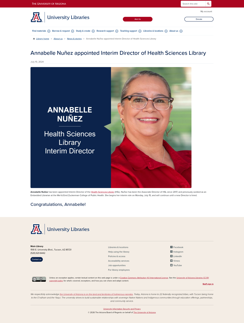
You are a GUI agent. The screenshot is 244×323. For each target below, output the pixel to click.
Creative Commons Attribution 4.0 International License (144, 278)
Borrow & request (61, 31)
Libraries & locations (153, 31)
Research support (105, 31)
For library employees (119, 270)
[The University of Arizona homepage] (49, 3)
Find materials (39, 31)
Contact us (36, 259)
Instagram (178, 251)
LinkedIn (177, 256)
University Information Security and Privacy (122, 309)
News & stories (74, 38)
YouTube (177, 265)
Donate (199, 19)
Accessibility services (118, 260)
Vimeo (176, 260)
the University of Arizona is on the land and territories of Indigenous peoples (96, 294)
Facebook (178, 247)
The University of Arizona (144, 312)
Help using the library (118, 251)
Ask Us (138, 19)
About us (173, 31)
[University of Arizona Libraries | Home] (59, 17)
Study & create (83, 31)
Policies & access (116, 256)
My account (206, 11)
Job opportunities (117, 265)
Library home (42, 38)
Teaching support (128, 31)
